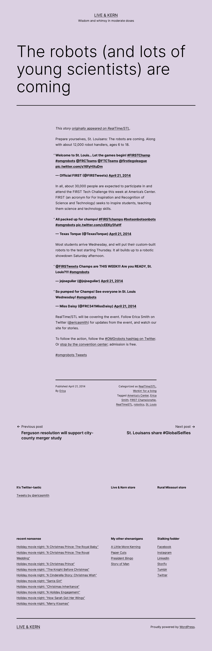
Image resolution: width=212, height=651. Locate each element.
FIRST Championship (143, 400)
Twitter (162, 575)
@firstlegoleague (133, 161)
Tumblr (162, 569)
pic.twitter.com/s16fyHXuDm (79, 167)
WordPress (187, 627)
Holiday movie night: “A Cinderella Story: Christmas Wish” (57, 575)
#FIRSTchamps (111, 219)
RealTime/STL (147, 386)
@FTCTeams (108, 161)
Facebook (164, 546)
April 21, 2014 (120, 175)
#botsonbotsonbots (140, 219)
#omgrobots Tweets (71, 355)
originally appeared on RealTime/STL (101, 128)
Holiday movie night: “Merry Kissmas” (43, 603)
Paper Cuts (118, 552)
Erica (62, 390)
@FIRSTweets (66, 266)
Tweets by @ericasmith (33, 495)
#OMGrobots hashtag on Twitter (130, 339)
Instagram (164, 552)
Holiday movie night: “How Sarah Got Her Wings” (51, 598)
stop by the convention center (83, 344)
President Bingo (122, 558)
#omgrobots (65, 161)
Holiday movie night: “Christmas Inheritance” (48, 586)
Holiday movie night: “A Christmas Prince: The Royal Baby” (58, 546)
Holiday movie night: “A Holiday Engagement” (48, 592)
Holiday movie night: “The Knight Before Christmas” (53, 569)
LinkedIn (163, 558)
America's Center (138, 395)
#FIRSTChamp (138, 155)
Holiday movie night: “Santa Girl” (39, 581)
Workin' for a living (145, 390)
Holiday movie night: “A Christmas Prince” (46, 564)
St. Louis (151, 404)
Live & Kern (106, 15)
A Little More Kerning (125, 546)
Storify (162, 564)
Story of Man (120, 564)
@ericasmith (78, 322)
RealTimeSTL (124, 404)
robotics (139, 404)
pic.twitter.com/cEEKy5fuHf (98, 225)
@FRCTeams (86, 161)
